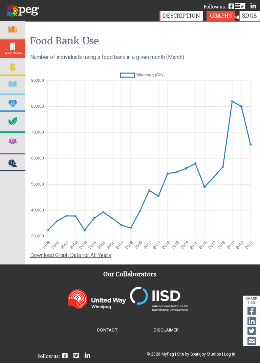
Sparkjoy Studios (205, 354)
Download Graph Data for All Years (70, 255)
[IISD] (159, 309)
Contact (107, 330)
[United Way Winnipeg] (97, 307)
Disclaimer (166, 330)
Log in (229, 354)
